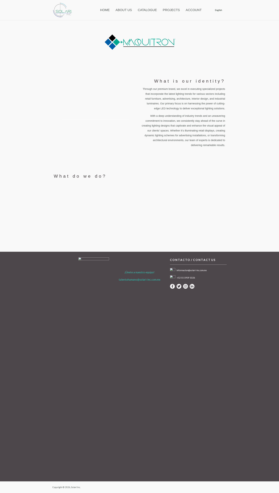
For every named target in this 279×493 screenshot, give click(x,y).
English (218, 10)
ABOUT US (124, 10)
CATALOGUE (147, 10)
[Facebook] (172, 286)
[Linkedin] (192, 286)
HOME (105, 10)
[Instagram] (185, 286)
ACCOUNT (194, 10)
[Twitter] (179, 286)
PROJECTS (171, 10)
